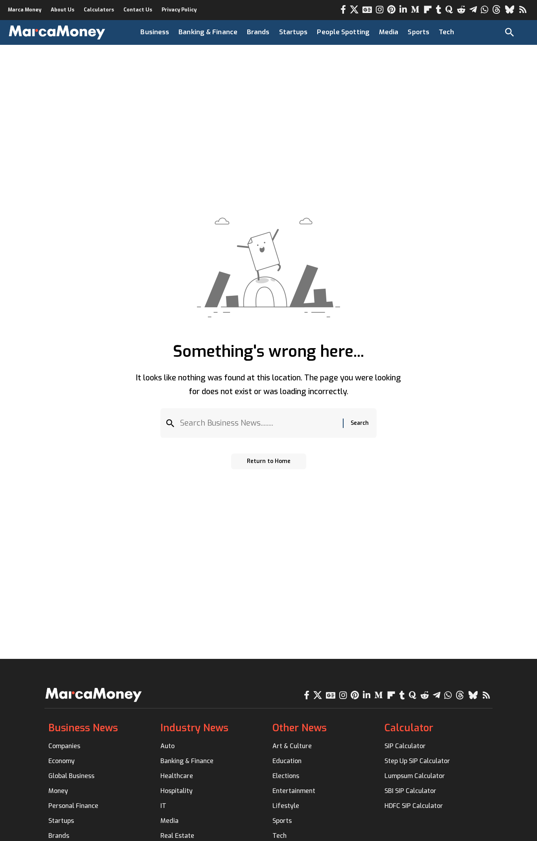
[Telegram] (473, 9)
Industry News (194, 727)
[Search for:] (258, 423)
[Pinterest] (391, 9)
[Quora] (449, 9)
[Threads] (496, 9)
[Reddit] (461, 9)
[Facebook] (343, 9)
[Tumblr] (438, 9)
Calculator (408, 727)
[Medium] (415, 9)
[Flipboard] (427, 9)
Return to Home (269, 461)
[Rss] (523, 9)
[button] (509, 32)
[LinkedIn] (403, 9)
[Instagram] (379, 9)
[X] (354, 9)
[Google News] (367, 9)
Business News (83, 727)
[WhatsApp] (484, 9)
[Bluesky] (510, 9)
